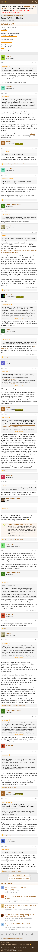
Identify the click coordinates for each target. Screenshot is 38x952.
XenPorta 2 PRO (5, 950)
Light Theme (5, 942)
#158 (36, 751)
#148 (36, 336)
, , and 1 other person (14, 835)
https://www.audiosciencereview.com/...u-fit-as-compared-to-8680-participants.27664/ (18, 425)
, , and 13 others (13, 290)
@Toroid (32, 134)
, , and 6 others (14, 705)
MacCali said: (5, 66)
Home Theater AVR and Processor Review (20, 891)
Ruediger (7, 891)
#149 (36, 368)
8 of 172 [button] (19, 875)
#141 (36, 62)
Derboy (6, 900)
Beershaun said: (6, 304)
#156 (36, 640)
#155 (36, 620)
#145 (36, 211)
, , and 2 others (13, 357)
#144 (36, 175)
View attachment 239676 (8, 379)
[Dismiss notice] (35, 7)
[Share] (33, 63)
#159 (36, 798)
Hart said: (4, 485)
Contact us (4, 944)
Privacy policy (21, 944)
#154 (36, 579)
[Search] (36, 2)
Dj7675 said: (5, 214)
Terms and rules (12, 944)
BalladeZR (7, 909)
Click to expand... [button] (19, 319)
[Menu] (2, 2)
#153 (36, 550)
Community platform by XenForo (15, 947)
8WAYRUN (20, 950)
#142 (36, 93)
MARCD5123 (8, 927)
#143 (36, 148)
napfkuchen (7, 918)
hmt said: (4, 96)
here (17, 10)
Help (27, 944)
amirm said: (5, 371)
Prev (13, 875)
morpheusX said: (6, 178)
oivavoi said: (5, 417)
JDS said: (4, 508)
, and (10, 787)
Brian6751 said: (6, 802)
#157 (36, 716)
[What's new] (32, 2)
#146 (36, 232)
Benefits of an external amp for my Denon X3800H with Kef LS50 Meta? (19, 916)
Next (25, 875)
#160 (36, 846)
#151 (36, 482)
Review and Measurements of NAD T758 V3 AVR (22, 524)
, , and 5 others (14, 164)
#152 (36, 505)
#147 (36, 301)
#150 (36, 414)
